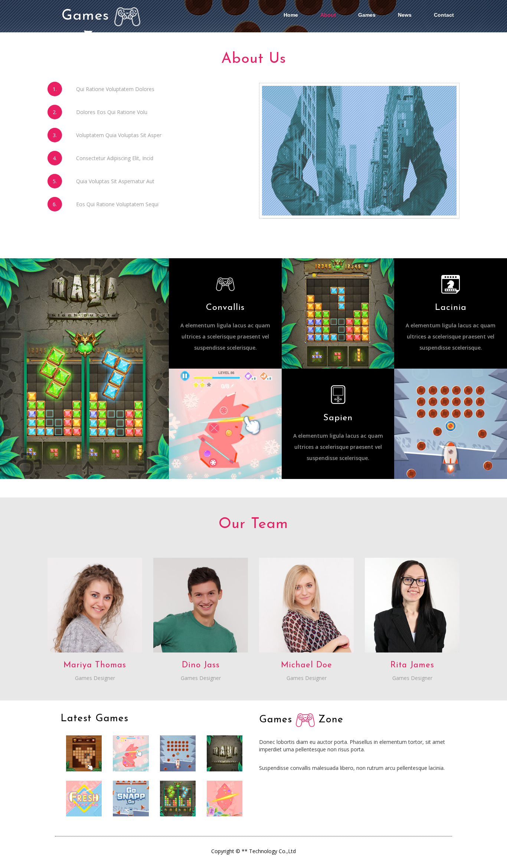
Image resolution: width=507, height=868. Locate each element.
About (328, 15)
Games (367, 15)
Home (291, 15)
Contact (444, 15)
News (405, 15)
